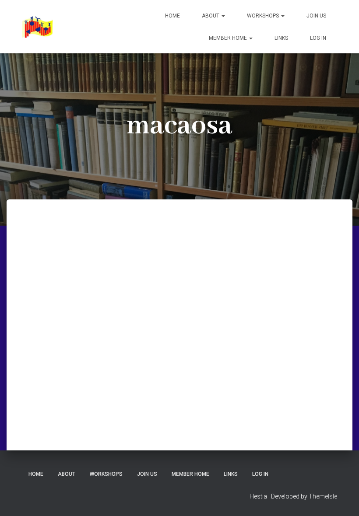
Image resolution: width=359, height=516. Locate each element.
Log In (318, 38)
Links (281, 38)
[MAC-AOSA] (37, 27)
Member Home (228, 38)
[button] (223, 16)
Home (172, 16)
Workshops (263, 16)
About (211, 16)
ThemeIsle (323, 496)
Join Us (316, 16)
